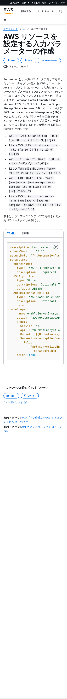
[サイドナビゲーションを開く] (5, 20)
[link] (39, 29)
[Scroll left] (18, 11)
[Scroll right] (52, 11)
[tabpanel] (33, 302)
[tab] (11, 233)
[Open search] (60, 11)
